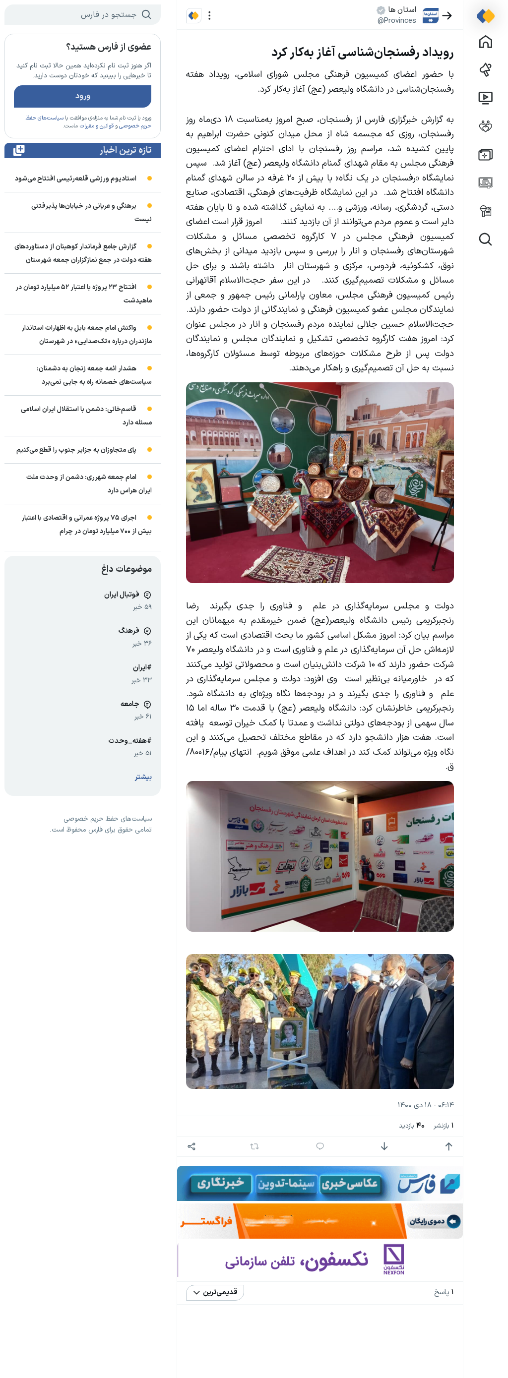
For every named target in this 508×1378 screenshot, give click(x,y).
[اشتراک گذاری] (191, 1146)
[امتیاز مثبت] (448, 1146)
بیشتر (143, 777)
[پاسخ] (320, 1146)
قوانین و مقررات (96, 126)
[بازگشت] (447, 15)
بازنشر (444, 1126)
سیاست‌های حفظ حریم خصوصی (108, 819)
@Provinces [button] (397, 20)
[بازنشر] (254, 1146)
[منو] (209, 15)
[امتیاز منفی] (384, 1146)
